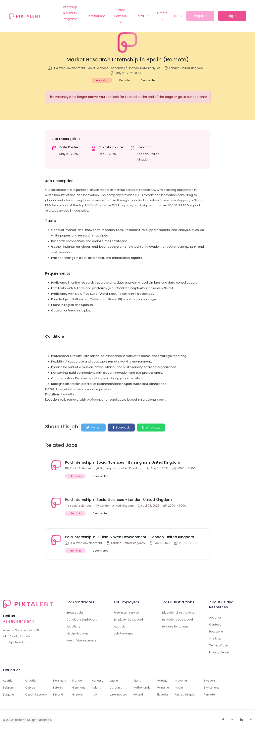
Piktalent (20, 720)
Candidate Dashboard (82, 620)
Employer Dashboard (128, 620)
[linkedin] (241, 719)
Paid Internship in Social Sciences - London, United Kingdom (118, 499)
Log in (232, 16)
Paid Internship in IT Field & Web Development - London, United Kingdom (129, 536)
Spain (179, 688)
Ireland (96, 688)
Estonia (58, 688)
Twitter (95, 428)
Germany (78, 688)
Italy (95, 695)
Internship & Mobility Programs (70, 13)
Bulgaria (8, 695)
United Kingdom (186, 695)
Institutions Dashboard (177, 620)
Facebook (122, 428)
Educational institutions (178, 613)
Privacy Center (219, 652)
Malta (137, 681)
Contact (215, 625)
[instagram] (232, 719)
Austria (8, 681)
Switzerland (212, 688)
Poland (138, 695)
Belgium (8, 688)
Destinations (96, 16)
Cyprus (30, 688)
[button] (176, 16)
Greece (77, 695)
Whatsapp (152, 428)
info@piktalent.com (16, 642)
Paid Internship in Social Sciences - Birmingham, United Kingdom (122, 462)
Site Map (215, 638)
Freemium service (126, 613)
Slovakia (162, 695)
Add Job (119, 627)
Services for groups (175, 627)
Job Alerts (73, 627)
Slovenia (181, 681)
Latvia (114, 681)
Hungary (97, 681)
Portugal (162, 681)
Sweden (209, 681)
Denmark (59, 681)
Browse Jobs (75, 613)
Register (200, 16)
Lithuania (116, 688)
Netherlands (141, 688)
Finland (58, 695)
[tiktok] (251, 719)
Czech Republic (36, 695)
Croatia (30, 681)
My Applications (77, 633)
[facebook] (223, 719)
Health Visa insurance (81, 640)
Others (162, 13)
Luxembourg (118, 695)
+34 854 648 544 (18, 621)
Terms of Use (218, 645)
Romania (163, 688)
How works (216, 631)
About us (215, 618)
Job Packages (123, 633)
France (77, 681)
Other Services (120, 13)
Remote (209, 695)
